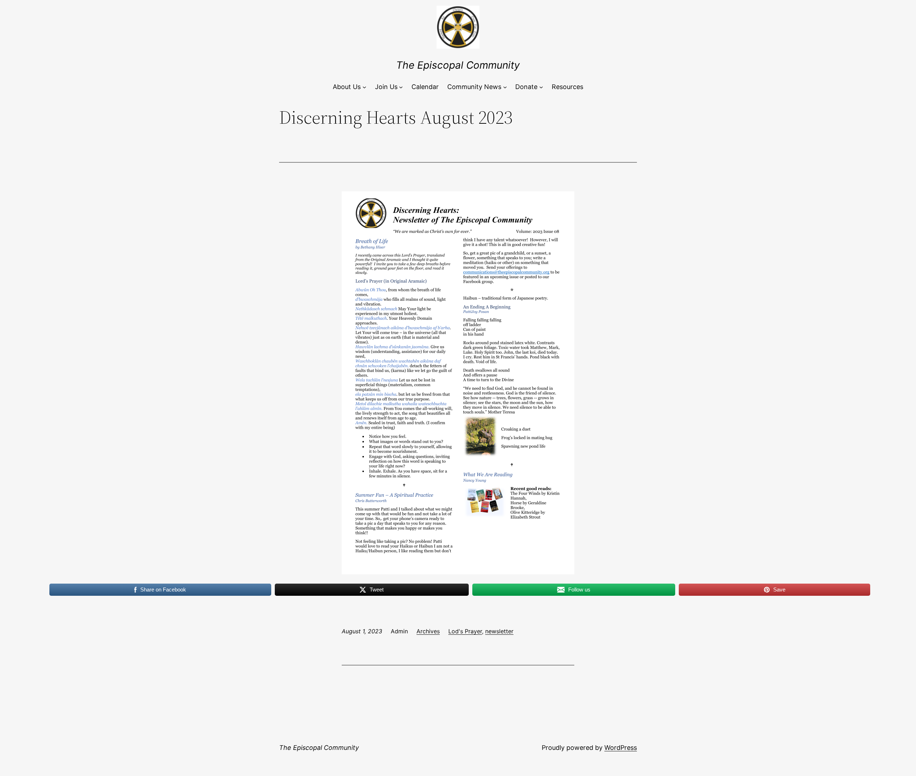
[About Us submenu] (364, 87)
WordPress (620, 747)
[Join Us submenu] (401, 87)
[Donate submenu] (541, 87)
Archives (428, 631)
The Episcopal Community (458, 65)
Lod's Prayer (465, 631)
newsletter (499, 631)
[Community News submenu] (505, 87)
